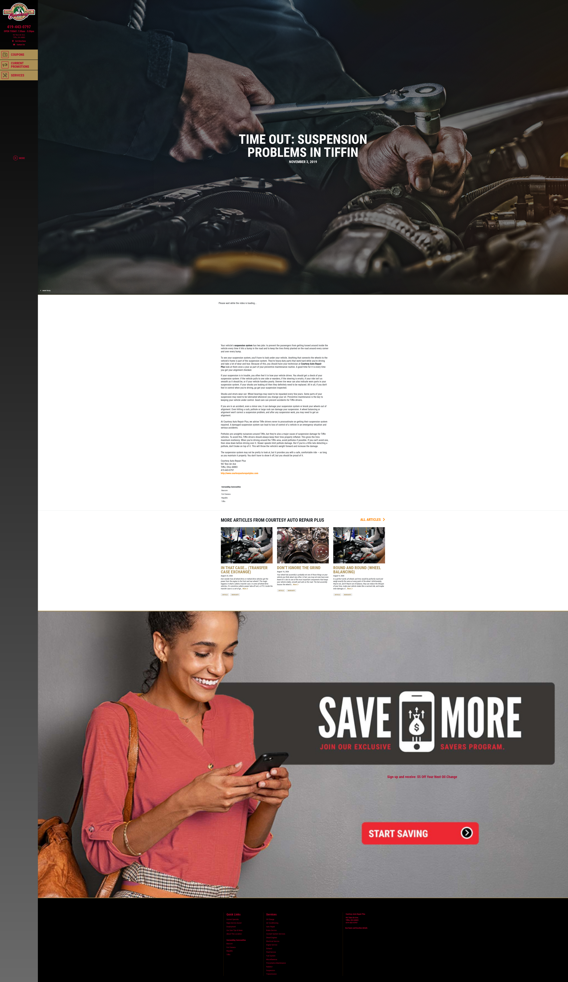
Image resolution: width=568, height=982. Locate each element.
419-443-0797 (352, 923)
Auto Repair (270, 926)
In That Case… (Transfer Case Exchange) (244, 569)
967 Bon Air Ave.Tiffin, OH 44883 (352, 918)
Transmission (271, 974)
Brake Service (271, 930)
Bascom (224, 490)
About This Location (234, 934)
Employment (231, 926)
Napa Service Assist (234, 923)
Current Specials (232, 919)
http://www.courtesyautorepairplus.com (239, 473)
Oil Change (270, 919)
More (245, 589)
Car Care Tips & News (234, 930)
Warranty (235, 595)
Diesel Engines (271, 937)
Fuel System (270, 956)
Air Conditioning (272, 923)
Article (225, 595)
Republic (224, 498)
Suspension (270, 970)
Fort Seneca (225, 494)
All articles (371, 520)
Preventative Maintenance (276, 963)
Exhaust (269, 948)
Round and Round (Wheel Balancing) (357, 569)
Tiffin (223, 501)
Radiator (269, 967)
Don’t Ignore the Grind (299, 567)
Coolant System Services (275, 934)
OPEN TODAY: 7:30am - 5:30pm (19, 31)
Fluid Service (271, 952)
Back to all (46, 290)
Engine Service (271, 945)
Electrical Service (272, 941)
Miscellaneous (271, 959)
